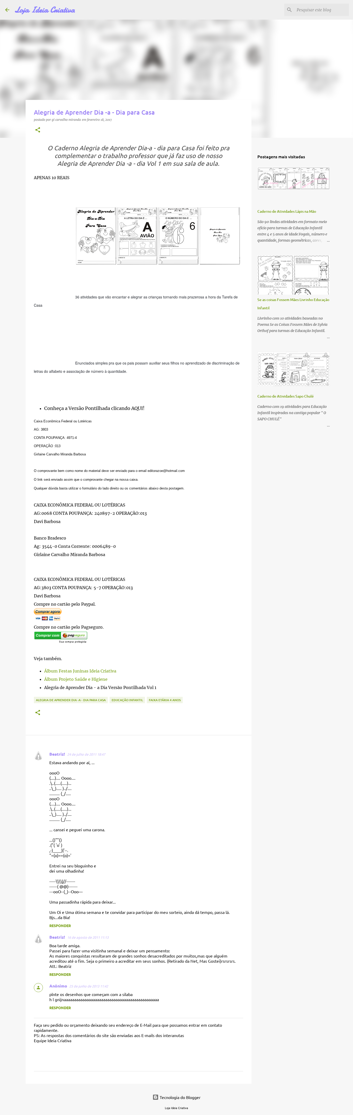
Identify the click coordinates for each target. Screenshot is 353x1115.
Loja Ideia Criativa (44, 9)
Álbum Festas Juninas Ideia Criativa (80, 671)
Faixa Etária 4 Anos (165, 700)
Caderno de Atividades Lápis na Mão (286, 211)
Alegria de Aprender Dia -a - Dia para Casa (71, 700)
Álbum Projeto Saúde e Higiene (76, 679)
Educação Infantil (127, 700)
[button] (38, 130)
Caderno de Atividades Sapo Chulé (285, 396)
